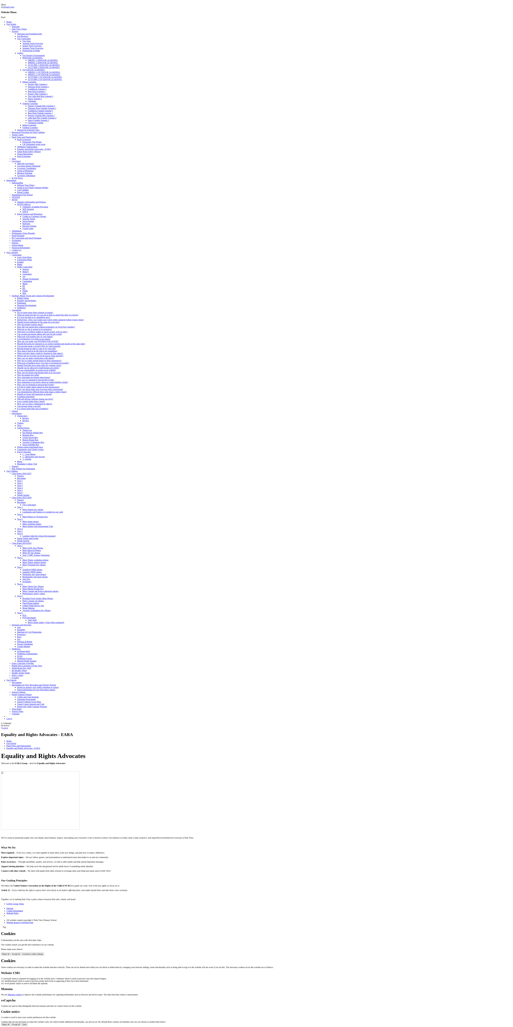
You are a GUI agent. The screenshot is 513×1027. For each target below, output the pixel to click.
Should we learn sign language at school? (34, 394)
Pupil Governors (24, 139)
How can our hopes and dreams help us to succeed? (39, 372)
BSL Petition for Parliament (23, 469)
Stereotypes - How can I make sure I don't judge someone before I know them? (50, 320)
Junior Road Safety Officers (29, 151)
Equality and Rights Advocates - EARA (34, 149)
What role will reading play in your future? (35, 336)
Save (24, 1025)
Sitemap (9, 908)
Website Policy (12, 913)
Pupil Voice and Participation (24, 137)
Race (19, 637)
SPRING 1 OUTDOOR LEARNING (44, 72)
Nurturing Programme (26, 699)
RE (23, 288)
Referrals (26, 224)
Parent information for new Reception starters (36, 690)
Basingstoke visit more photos (35, 577)
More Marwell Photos (31, 550)
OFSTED (16, 197)
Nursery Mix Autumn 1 (38, 84)
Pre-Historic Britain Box (32, 433)
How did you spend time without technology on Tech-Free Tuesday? (46, 327)
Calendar (15, 714)
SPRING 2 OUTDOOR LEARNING (44, 75)
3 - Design (26, 459)
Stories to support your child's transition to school (38, 687)
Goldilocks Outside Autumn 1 (40, 111)
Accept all (16, 954)
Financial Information (21, 248)
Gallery (20, 53)
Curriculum (16, 255)
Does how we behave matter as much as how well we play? (42, 332)
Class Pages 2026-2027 (22, 473)
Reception (21, 478)
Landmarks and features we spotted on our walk (42, 512)
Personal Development (26, 305)
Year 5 (20, 490)
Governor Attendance (26, 175)
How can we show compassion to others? (34, 404)
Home (9, 22)
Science (25, 269)
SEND (15, 199)
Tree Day (26, 579)
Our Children (12, 471)
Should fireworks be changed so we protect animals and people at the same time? (51, 344)
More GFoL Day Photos (32, 548)
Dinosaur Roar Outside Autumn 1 (42, 108)
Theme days (22, 416)
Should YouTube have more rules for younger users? (39, 365)
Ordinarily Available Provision (35, 207)
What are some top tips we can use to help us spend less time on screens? (47, 315)
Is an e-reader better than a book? (31, 401)
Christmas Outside (35, 123)
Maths (19, 264)
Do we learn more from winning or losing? (35, 312)
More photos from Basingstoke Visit (37, 526)
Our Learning (12, 252)
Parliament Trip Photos (32, 142)
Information (11, 180)
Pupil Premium (18, 236)
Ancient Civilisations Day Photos (36, 610)
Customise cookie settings (32, 954)
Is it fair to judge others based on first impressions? (38, 387)
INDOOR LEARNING (32, 58)
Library (15, 411)
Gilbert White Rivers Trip (33, 606)
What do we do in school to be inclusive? (34, 329)
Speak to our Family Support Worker (32, 187)
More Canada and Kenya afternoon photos (40, 591)
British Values (23, 298)
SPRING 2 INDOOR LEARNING (43, 63)
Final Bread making (30, 603)
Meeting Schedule (24, 173)
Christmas (32, 101)
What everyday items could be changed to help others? (40, 353)
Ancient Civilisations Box (33, 442)
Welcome (16, 26)
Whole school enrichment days (30, 447)
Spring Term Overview (32, 46)
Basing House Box (30, 440)
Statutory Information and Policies (31, 202)
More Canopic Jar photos (33, 601)
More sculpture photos (31, 524)
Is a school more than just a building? (32, 409)
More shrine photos (30, 521)
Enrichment (17, 413)
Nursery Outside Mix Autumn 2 (41, 115)
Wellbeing (21, 308)
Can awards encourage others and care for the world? (39, 334)
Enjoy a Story (17, 675)
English (20, 262)
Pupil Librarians (24, 156)
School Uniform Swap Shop (29, 702)
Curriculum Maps (24, 260)
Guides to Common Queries (34, 216)
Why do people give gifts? (28, 375)
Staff (14, 159)
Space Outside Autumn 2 (38, 120)
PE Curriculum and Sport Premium (26, 238)
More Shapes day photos (32, 509)
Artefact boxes (23, 428)
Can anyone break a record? (29, 406)
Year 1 (20, 481)
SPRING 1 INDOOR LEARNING (43, 60)
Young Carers (17, 135)
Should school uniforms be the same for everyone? (38, 322)
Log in (9, 718)
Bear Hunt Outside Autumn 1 (40, 113)
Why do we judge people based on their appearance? (39, 360)
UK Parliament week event (33, 144)
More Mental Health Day (33, 589)
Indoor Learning (29, 82)
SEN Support (28, 209)
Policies (15, 243)
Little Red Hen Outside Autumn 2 (42, 118)
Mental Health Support (26, 661)
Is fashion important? (26, 397)
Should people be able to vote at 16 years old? (36, 348)
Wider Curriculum (24, 267)
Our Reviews (22, 36)
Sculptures (26, 582)
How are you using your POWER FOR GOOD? (38, 341)
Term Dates (17, 709)
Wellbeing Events (24, 658)
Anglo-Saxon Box (30, 437)
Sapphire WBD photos (32, 572)
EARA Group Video (15, 904)
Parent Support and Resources (29, 214)
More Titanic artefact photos (34, 562)
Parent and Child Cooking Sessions (32, 706)
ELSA (20, 656)
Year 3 (20, 485)
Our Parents (11, 680)
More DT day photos (31, 553)
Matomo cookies (15, 994)
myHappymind (23, 651)
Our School (11, 24)
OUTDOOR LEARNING (33, 70)
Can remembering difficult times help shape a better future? (42, 392)
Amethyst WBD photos (32, 569)
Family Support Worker (22, 694)
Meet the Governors (25, 163)
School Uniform (18, 692)
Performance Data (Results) (23, 233)
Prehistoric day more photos (34, 574)
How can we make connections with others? (35, 358)
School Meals (17, 245)
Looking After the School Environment (38, 536)
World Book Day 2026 (21, 668)
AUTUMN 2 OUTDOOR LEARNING (45, 79)
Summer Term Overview (32, 48)
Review (25, 418)
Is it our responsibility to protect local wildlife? (36, 370)
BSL (24, 293)
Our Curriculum (24, 39)
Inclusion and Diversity (21, 625)
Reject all (5, 954)
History (25, 272)
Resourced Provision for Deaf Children (28, 132)
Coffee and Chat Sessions (28, 697)
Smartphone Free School (22, 195)
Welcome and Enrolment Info (29, 34)
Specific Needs (28, 219)
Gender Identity (23, 646)
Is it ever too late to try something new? (33, 317)
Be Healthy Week (19, 670)
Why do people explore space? (30, 324)
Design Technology (30, 279)
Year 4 (20, 488)
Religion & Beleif (24, 642)
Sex (18, 639)
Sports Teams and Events (27, 538)
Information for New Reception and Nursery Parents (34, 685)
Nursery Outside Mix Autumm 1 (41, 106)
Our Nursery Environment (33, 55)
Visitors (20, 423)
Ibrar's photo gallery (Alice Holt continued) (46, 622)
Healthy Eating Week (21, 673)
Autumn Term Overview (32, 43)
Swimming (16, 240)
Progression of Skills (31, 51)
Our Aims (26, 41)
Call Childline (23, 190)
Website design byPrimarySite (19, 922)
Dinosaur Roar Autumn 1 (38, 87)
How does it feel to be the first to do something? (37, 351)
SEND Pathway (24, 204)
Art (23, 276)
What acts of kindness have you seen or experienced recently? (43, 363)
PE (23, 286)
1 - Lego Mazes (29, 454)
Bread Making (28, 608)
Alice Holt (32, 620)
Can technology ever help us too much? (33, 339)
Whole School (23, 495)
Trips (19, 425)
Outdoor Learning (30, 103)
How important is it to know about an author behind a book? (42, 382)
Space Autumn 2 (35, 99)
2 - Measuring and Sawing (33, 457)
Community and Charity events (30, 449)
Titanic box (27, 430)
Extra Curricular (24, 452)
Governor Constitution (26, 168)
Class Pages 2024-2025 (22, 543)
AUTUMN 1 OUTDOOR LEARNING (45, 77)
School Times (17, 711)
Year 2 (20, 483)
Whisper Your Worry (26, 185)
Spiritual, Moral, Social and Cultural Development (33, 296)
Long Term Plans (24, 257)
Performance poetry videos (33, 594)
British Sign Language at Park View (27, 666)
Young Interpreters (25, 154)
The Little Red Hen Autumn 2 (40, 96)
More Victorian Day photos (34, 565)
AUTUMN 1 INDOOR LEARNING (44, 65)
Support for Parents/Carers (28, 130)
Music (25, 284)
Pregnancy (21, 634)
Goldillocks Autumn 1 (37, 89)
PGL (24, 615)
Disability (21, 630)
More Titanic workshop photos (35, 560)
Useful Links (27, 228)
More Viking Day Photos (33, 586)
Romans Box (28, 435)
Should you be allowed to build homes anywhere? (38, 368)
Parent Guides (23, 192)
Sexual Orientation (25, 644)
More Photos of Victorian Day (35, 517)
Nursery (15, 31)
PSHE (25, 291)
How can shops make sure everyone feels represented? (40, 389)
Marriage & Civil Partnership (29, 632)
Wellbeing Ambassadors (27, 147)
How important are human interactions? (33, 377)
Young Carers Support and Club (30, 704)
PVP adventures (29, 618)
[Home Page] (7, 7)
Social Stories (28, 221)
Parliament (21, 303)
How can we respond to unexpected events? (35, 380)
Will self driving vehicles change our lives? (35, 399)
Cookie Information (14, 911)
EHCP (25, 211)
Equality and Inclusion (26, 300)
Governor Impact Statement (28, 166)
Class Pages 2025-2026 (22, 497)
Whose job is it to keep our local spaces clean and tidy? (40, 356)
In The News (17, 178)
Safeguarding (17, 183)
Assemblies (16, 310)
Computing (27, 281)
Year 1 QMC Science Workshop (36, 555)
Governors (16, 161)
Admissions (17, 231)
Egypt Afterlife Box (30, 445)
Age (19, 627)
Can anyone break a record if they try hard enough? (39, 346)
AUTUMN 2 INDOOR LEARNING (44, 67)
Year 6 (20, 493)
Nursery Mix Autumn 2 (38, 94)
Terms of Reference (25, 171)
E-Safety (15, 678)
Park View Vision (19, 29)
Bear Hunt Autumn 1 (37, 91)
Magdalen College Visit (27, 464)
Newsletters (17, 682)
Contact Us (16, 250)
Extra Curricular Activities (23, 663)
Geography (27, 274)
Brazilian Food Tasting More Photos (37, 598)
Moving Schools (29, 226)
